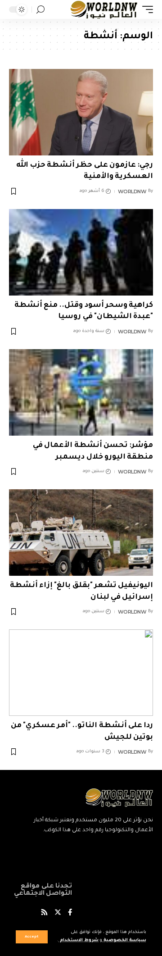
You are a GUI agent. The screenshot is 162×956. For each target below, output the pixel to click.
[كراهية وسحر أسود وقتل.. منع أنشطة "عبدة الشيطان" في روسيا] (81, 252)
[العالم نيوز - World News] (104, 9)
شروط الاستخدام (78, 940)
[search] (40, 10)
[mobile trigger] (145, 9)
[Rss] (44, 913)
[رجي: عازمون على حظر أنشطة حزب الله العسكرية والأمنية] (81, 112)
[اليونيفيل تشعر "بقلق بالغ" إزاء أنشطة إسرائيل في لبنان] (81, 532)
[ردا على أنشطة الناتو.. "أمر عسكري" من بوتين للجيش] (81, 672)
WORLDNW (132, 191)
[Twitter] (57, 913)
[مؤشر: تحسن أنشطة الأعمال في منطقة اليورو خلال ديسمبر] (81, 392)
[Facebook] (70, 913)
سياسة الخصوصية (124, 940)
